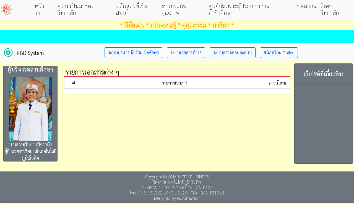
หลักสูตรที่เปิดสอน (132, 9)
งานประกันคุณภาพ (174, 9)
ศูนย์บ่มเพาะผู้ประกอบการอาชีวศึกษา (239, 9)
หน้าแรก (39, 9)
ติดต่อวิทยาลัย (330, 9)
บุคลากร (306, 6)
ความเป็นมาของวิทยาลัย (76, 9)
